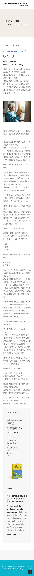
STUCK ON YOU (13, 448)
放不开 (9, 453)
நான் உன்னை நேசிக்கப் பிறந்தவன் (14, 421)
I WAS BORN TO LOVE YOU (15, 434)
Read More (11, 535)
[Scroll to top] (30, 572)
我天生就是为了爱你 (14, 428)
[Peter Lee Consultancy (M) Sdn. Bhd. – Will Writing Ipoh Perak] (16, 4)
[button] (29, 4)
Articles (18, 25)
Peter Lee (26, 25)
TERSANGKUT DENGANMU (12, 441)
